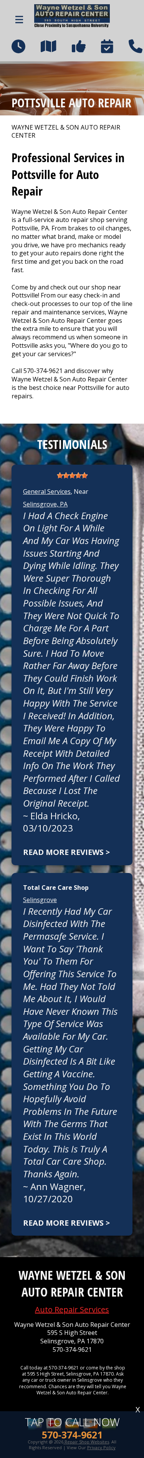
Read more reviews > (66, 852)
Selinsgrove (40, 900)
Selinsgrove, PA (45, 504)
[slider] (72, 475)
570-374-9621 (43, 371)
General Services (47, 491)
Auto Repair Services (72, 1309)
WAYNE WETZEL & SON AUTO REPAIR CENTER (66, 131)
